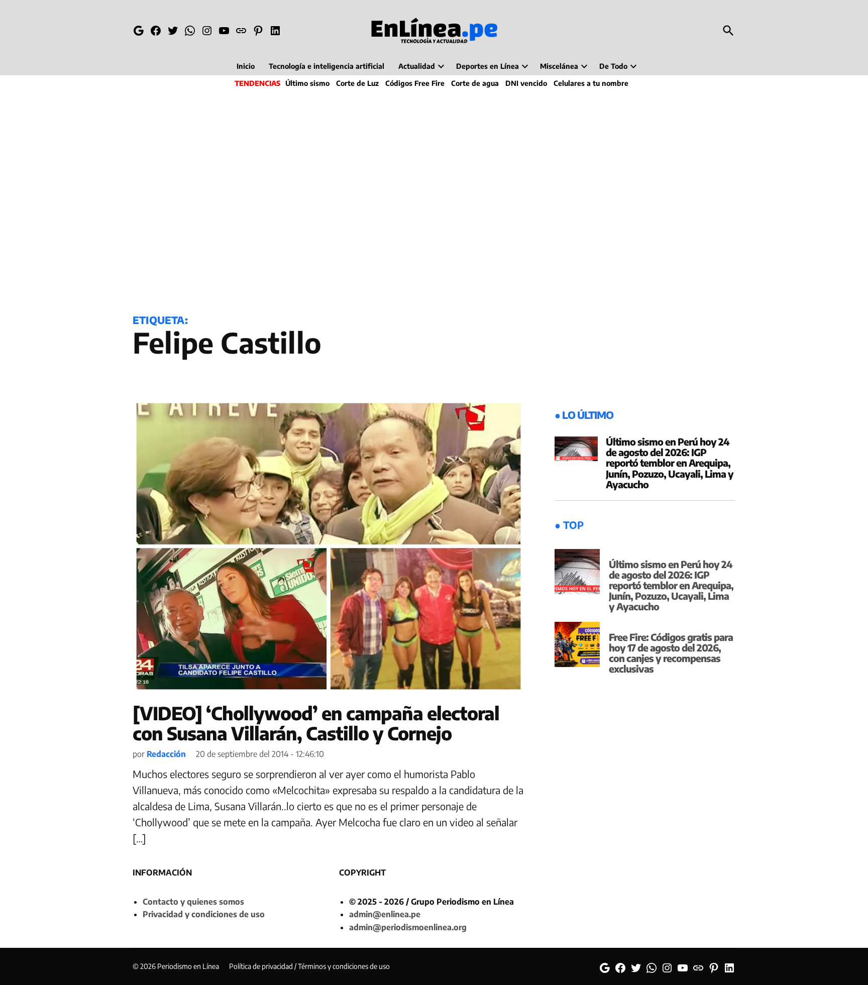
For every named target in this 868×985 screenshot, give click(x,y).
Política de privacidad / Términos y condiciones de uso (309, 966)
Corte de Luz (357, 83)
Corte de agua (475, 83)
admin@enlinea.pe (384, 914)
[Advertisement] (434, 199)
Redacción (166, 754)
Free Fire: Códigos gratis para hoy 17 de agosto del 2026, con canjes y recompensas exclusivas (671, 653)
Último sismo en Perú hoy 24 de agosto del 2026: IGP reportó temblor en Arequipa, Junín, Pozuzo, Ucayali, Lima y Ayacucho (669, 462)
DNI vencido (526, 83)
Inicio (246, 66)
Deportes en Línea (487, 66)
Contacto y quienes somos (193, 902)
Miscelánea (559, 66)
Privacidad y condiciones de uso (204, 914)
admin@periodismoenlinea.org (408, 927)
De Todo (613, 66)
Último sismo (307, 83)
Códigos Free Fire (415, 83)
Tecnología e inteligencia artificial (326, 66)
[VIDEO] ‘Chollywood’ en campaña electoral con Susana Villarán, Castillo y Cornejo (316, 723)
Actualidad (416, 66)
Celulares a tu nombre (591, 83)
